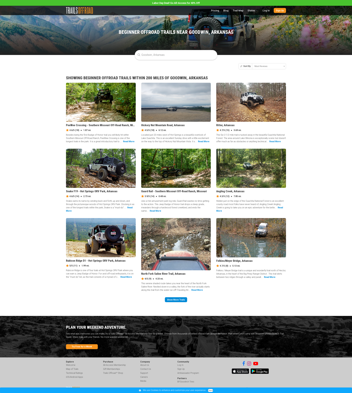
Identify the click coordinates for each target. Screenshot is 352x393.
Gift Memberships (111, 369)
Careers (144, 377)
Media (143, 381)
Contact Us (145, 369)
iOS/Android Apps (74, 377)
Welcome (70, 365)
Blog (226, 10)
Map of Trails (72, 369)
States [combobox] (251, 10)
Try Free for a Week (82, 346)
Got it (210, 390)
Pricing (215, 10)
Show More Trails (176, 299)
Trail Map (238, 10)
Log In (266, 10)
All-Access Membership (114, 365)
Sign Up (280, 10)
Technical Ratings (74, 373)
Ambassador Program (188, 373)
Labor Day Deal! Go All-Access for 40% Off (176, 3)
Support (144, 373)
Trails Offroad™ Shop (113, 373)
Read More (128, 141)
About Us (144, 365)
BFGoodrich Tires (185, 381)
